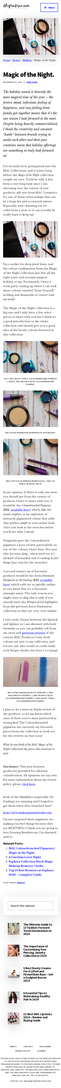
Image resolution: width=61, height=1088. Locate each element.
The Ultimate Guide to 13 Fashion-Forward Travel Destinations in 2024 (37, 929)
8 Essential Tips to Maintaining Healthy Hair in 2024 (36, 996)
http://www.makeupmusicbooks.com (27, 812)
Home (6, 60)
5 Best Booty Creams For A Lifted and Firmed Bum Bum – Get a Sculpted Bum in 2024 (38, 974)
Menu (51, 7)
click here (28, 784)
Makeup (27, 60)
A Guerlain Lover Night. (25, 857)
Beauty (16, 60)
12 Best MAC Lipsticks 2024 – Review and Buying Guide (37, 1017)
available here (20, 509)
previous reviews (33, 632)
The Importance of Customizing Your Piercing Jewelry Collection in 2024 (35, 951)
